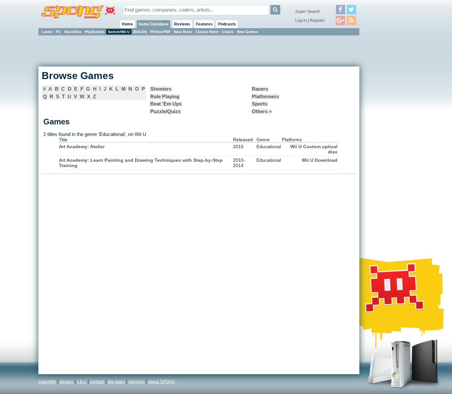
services (136, 381)
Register (317, 20)
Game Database (153, 24)
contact (97, 381)
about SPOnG (161, 381)
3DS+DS (140, 32)
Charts (228, 32)
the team (116, 381)
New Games (247, 32)
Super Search (307, 11)
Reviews (182, 24)
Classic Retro (207, 32)
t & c (81, 381)
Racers (260, 89)
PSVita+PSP (160, 32)
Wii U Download (320, 160)
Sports (259, 104)
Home (127, 24)
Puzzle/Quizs (165, 111)
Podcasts (227, 24)
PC (58, 32)
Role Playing (164, 96)
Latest (47, 32)
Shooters (160, 89)
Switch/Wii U (119, 32)
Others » (262, 111)
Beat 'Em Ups (166, 104)
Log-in (301, 20)
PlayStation (95, 32)
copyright (47, 381)
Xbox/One (72, 32)
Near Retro (183, 32)
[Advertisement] (389, 135)
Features (204, 24)
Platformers (265, 96)
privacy (66, 381)
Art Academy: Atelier (82, 146)
